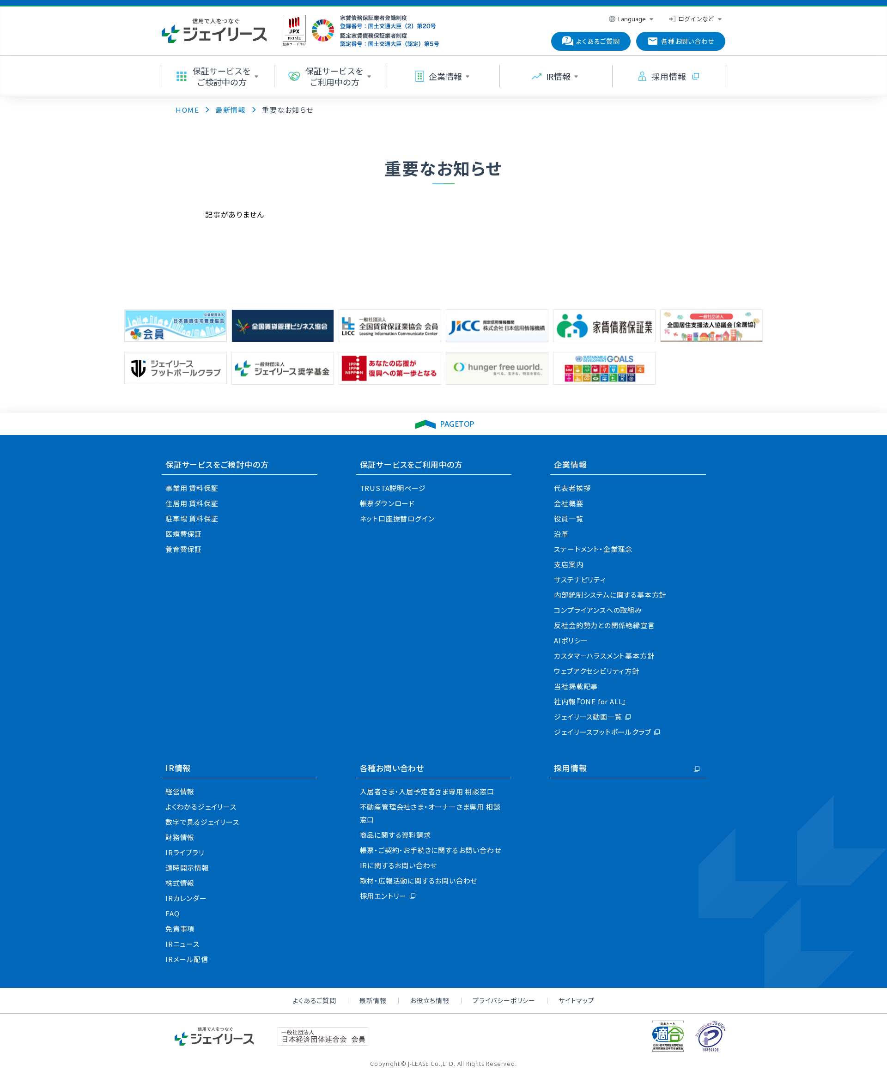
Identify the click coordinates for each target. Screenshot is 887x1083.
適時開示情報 (187, 867)
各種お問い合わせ (392, 768)
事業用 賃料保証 (191, 488)
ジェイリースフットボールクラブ (602, 732)
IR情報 (178, 768)
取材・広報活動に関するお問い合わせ (419, 880)
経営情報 (179, 791)
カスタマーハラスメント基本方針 (604, 655)
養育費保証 (183, 549)
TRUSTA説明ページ (393, 488)
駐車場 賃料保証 (191, 518)
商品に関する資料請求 (395, 835)
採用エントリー (383, 896)
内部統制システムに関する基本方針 (610, 594)
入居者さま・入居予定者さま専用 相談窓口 (427, 791)
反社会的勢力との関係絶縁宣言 (604, 625)
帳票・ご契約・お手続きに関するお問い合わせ (430, 850)
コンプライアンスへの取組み (598, 610)
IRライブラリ (185, 852)
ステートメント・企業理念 (593, 549)
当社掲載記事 (576, 686)
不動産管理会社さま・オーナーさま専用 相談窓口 (430, 813)
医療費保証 (183, 533)
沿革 (561, 533)
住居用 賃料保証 (191, 503)
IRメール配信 (186, 959)
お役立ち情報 (430, 1000)
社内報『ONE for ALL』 (590, 701)
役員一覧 (568, 518)
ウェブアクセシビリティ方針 (596, 671)
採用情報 (570, 768)
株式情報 (179, 883)
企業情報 (570, 464)
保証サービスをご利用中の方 (411, 464)
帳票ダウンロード (387, 503)
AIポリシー (571, 640)
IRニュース (182, 944)
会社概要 (568, 503)
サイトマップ (577, 1000)
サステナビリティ (580, 579)
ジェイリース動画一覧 (588, 716)
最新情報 (373, 1000)
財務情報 (179, 837)
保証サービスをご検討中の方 (216, 464)
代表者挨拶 (572, 488)
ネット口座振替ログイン (397, 518)
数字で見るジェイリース (202, 822)
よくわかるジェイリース (201, 806)
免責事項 (179, 928)
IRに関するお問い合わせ (398, 865)
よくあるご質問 (314, 1000)
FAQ (172, 913)
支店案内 (568, 564)
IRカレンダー (186, 898)
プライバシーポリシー (504, 1000)
